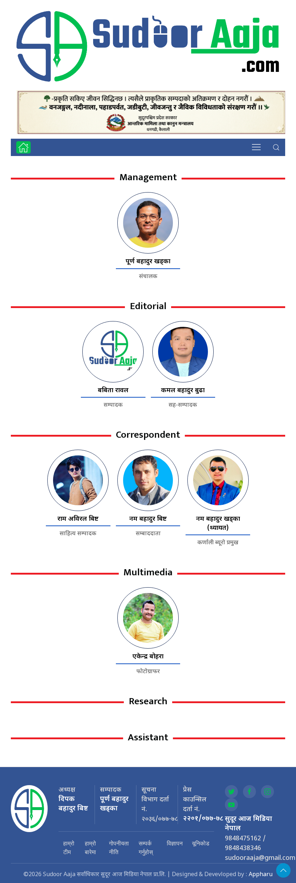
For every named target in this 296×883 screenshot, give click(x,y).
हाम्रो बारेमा (90, 848)
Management (148, 177)
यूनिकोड (200, 843)
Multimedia (148, 572)
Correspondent (148, 435)
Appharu (261, 875)
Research (148, 701)
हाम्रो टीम (68, 848)
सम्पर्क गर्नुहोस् (146, 848)
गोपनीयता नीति (119, 848)
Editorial (148, 306)
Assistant (148, 737)
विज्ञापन (175, 843)
